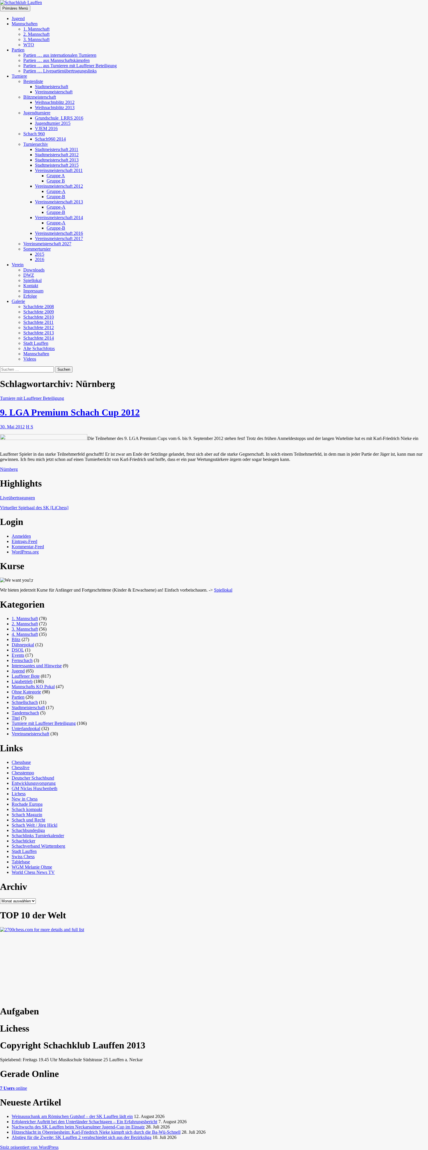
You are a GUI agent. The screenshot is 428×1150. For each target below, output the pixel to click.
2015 (39, 254)
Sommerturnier (37, 248)
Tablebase (21, 861)
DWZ (28, 275)
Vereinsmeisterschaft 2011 (59, 170)
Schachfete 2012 (38, 327)
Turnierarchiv (35, 144)
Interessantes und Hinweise (37, 665)
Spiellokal (32, 280)
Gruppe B (56, 180)
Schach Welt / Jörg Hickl (34, 825)
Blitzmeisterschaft (39, 97)
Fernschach (22, 660)
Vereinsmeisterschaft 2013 (59, 201)
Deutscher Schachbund (33, 777)
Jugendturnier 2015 (52, 123)
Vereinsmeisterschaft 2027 (47, 243)
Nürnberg (9, 469)
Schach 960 (34, 133)
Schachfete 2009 (38, 311)
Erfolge (30, 296)
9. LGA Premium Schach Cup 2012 (70, 412)
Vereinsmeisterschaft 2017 (59, 238)
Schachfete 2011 (38, 322)
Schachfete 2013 (38, 332)
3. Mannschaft (36, 39)
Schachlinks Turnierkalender (38, 835)
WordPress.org (25, 551)
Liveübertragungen (17, 497)
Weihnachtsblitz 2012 (55, 102)
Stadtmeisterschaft (51, 86)
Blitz (16, 639)
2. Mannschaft (36, 34)
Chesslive (20, 767)
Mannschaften (25, 23)
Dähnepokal (23, 644)
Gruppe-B (56, 196)
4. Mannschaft (25, 634)
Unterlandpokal (26, 728)
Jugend (18, 18)
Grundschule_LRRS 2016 (59, 118)
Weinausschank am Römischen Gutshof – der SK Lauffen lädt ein (72, 1116)
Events (18, 655)
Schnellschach (25, 702)
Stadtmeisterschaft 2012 (57, 154)
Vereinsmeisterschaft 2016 (59, 233)
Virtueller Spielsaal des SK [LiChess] (34, 507)
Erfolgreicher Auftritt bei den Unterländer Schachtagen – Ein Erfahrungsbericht (84, 1121)
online (13, 1088)
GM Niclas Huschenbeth (34, 788)
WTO (28, 44)
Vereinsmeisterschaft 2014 (59, 217)
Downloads (34, 269)
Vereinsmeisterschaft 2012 (59, 186)
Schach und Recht (28, 819)
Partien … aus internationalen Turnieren (59, 55)
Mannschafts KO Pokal (33, 686)
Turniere (19, 76)
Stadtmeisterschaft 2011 (56, 149)
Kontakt (30, 285)
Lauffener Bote (26, 676)
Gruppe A (56, 175)
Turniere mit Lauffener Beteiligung (32, 398)
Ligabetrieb (22, 681)
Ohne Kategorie (26, 691)
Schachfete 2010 (38, 317)
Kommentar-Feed (28, 546)
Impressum (33, 290)
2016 (39, 259)
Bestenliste (33, 81)
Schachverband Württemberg (38, 846)
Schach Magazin (27, 814)
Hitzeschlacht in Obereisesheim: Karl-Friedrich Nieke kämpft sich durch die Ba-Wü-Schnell (96, 1132)
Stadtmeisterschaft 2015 (57, 165)
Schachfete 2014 (38, 338)
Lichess (19, 793)
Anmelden (21, 536)
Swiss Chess (23, 856)
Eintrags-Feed (24, 541)
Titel (16, 718)
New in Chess (25, 798)
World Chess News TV (33, 872)
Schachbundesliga (28, 830)
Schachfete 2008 (38, 306)
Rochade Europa (27, 804)
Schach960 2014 (50, 138)
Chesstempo (23, 772)
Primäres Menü (15, 8)
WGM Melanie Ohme (32, 867)
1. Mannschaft (36, 28)
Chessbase (21, 762)
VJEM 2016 (46, 128)
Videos (29, 358)
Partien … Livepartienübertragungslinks (60, 70)
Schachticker (23, 840)
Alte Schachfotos (39, 348)
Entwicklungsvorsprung (34, 783)
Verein (18, 264)
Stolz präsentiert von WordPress (29, 1147)
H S (29, 426)
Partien (18, 49)
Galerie (18, 301)
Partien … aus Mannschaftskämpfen (56, 60)
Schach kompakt (27, 809)
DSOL (18, 649)
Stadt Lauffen (35, 343)
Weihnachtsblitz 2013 (55, 107)
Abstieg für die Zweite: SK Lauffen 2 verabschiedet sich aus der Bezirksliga (81, 1137)
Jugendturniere (36, 112)
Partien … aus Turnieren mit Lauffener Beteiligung (70, 65)
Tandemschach (25, 712)
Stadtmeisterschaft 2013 (57, 159)
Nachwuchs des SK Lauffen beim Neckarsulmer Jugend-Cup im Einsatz (78, 1126)
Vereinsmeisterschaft (53, 91)
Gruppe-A (56, 191)
